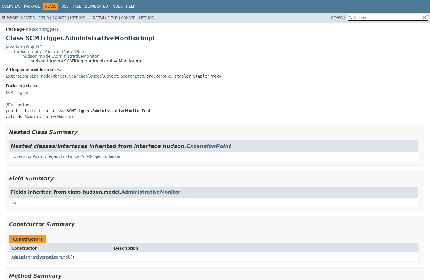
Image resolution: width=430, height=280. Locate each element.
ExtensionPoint (22, 76)
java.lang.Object (22, 47)
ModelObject (54, 76)
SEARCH (338, 18)
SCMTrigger (17, 92)
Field (44, 18)
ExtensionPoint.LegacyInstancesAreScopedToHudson (66, 156)
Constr (59, 18)
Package (32, 6)
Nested (28, 18)
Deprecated (96, 6)
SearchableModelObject (93, 76)
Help (130, 6)
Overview (11, 6)
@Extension (17, 105)
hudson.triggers (42, 29)
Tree (76, 6)
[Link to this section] (81, 132)
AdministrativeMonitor (49, 116)
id (13, 202)
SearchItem (132, 76)
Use (65, 6)
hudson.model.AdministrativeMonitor (60, 56)
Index (117, 6)
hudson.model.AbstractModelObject (51, 51)
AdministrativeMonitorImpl (40, 257)
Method (77, 18)
